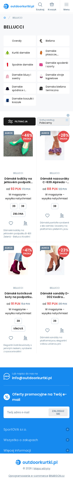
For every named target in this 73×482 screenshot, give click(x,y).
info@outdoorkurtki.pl (32, 377)
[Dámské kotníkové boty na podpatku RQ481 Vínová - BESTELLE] (18, 260)
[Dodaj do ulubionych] (11, 223)
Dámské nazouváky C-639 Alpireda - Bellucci (54, 180)
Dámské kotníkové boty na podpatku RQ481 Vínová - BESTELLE (18, 295)
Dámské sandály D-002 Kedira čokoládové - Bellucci (54, 295)
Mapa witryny (42, 468)
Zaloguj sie (58, 412)
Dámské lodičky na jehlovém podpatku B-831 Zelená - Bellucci (18, 180)
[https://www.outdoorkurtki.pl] (5, 18)
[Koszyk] (52, 6)
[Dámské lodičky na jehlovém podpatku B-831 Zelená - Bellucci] (18, 145)
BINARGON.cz (56, 476)
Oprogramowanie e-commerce (28, 476)
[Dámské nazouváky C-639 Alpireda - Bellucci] (54, 145)
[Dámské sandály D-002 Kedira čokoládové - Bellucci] (54, 260)
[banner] (20, 6)
